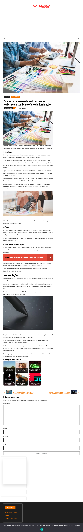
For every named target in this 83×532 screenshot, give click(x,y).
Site (4, 444)
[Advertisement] (41, 20)
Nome (5, 428)
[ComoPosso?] (4, 39)
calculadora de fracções (11, 512)
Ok (42, 529)
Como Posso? (22, 108)
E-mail (5, 436)
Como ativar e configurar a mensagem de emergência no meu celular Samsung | (23, 392)
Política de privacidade (11, 518)
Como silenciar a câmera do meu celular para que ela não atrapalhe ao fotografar (59, 392)
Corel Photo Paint (15, 96)
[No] (81, 527)
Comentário (7, 403)
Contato (7, 515)
